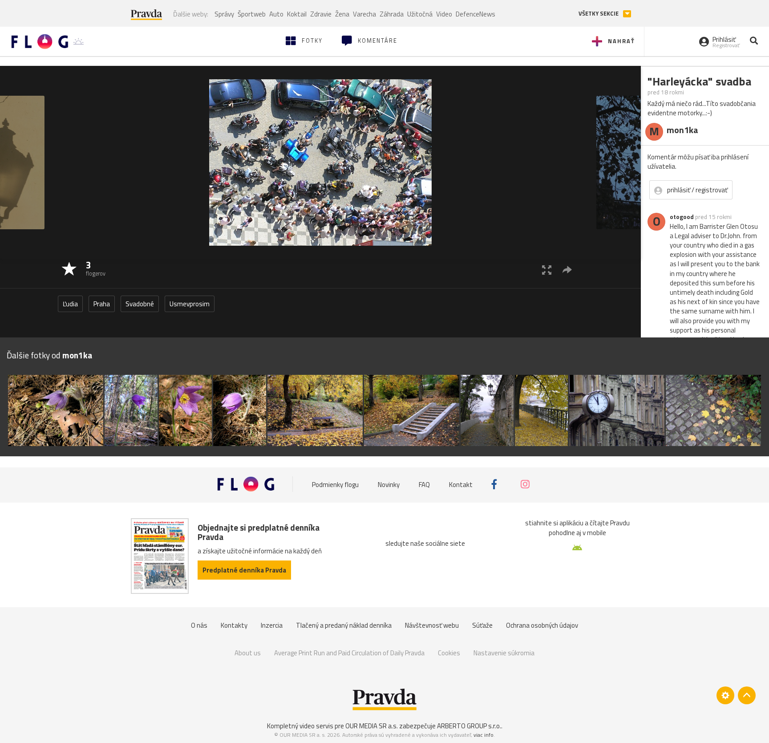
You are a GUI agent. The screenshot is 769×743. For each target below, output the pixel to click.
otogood (682, 216)
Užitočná (420, 14)
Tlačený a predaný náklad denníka (344, 625)
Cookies (449, 653)
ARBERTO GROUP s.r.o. (469, 726)
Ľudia (70, 304)
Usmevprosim (190, 304)
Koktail (297, 14)
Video (444, 14)
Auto (276, 14)
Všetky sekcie (599, 13)
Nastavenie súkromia (504, 653)
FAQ (424, 484)
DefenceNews (475, 14)
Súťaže (482, 625)
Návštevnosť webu (432, 625)
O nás (199, 625)
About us (248, 653)
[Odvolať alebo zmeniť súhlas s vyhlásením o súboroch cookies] (725, 695)
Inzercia (272, 625)
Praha (101, 304)
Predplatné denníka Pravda (244, 570)
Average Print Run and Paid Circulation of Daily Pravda (349, 653)
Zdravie (321, 14)
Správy (224, 14)
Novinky (389, 484)
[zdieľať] (567, 269)
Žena (342, 14)
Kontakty (234, 625)
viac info (484, 735)
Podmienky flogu (335, 484)
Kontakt (461, 484)
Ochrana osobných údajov (542, 625)
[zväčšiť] (546, 269)
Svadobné (139, 304)
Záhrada (392, 14)
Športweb (252, 14)
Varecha (364, 14)
